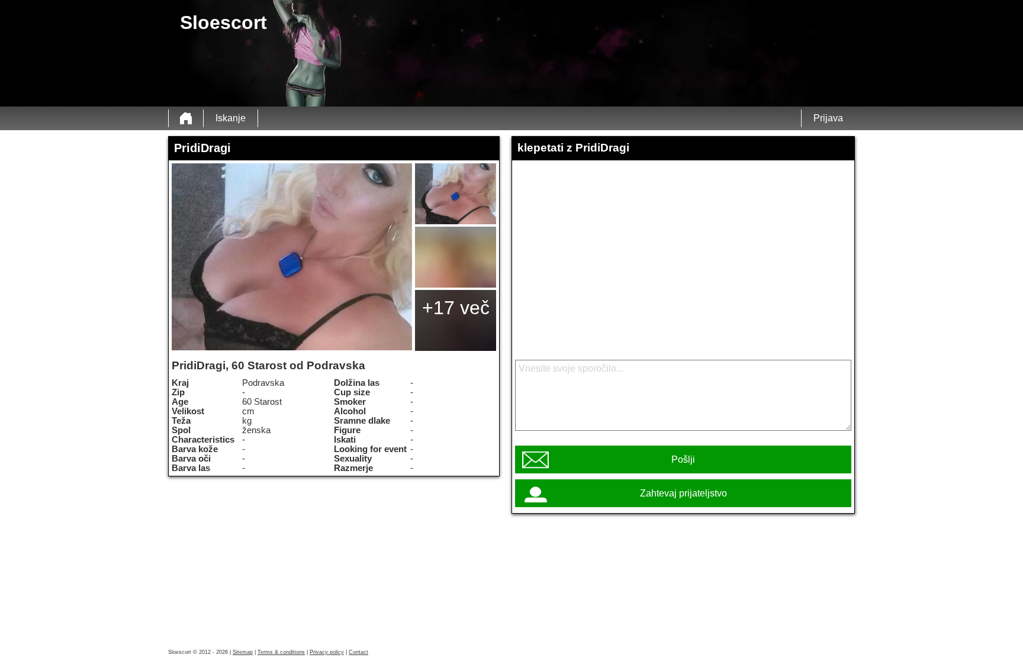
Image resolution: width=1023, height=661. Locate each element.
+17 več (456, 307)
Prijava (828, 118)
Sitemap (243, 652)
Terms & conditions (281, 652)
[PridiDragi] (292, 256)
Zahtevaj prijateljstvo (683, 493)
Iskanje (230, 118)
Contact (358, 652)
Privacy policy (327, 652)
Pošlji (683, 459)
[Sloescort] (186, 118)
